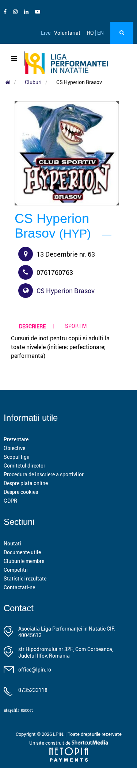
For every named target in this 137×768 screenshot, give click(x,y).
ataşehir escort (18, 710)
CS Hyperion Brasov (66, 290)
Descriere (32, 326)
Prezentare (16, 439)
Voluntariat (67, 32)
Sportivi (76, 325)
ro (90, 32)
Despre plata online (26, 483)
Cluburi (33, 82)
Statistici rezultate (25, 578)
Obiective (14, 447)
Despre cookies (21, 491)
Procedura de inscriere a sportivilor (44, 474)
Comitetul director (24, 465)
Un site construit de (50, 742)
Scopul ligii (17, 456)
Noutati (12, 543)
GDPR (10, 500)
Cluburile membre (24, 560)
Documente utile (22, 552)
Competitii (16, 569)
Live (45, 32)
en (100, 32)
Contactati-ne (19, 587)
